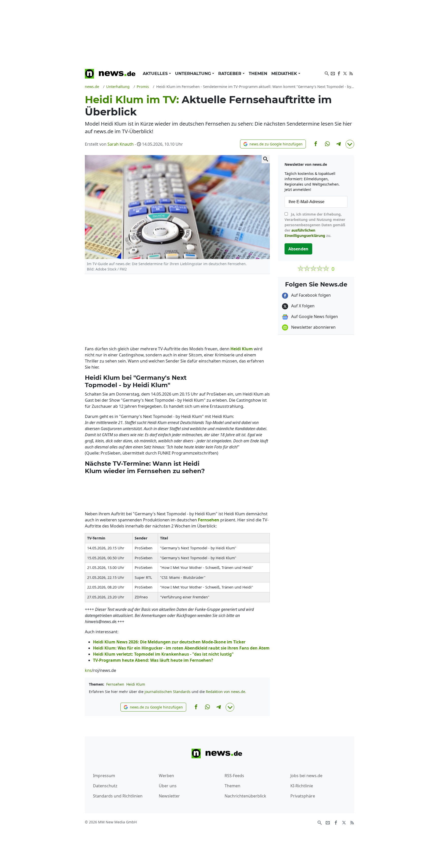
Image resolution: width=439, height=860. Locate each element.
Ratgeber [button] (230, 73)
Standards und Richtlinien (118, 796)
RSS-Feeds (234, 775)
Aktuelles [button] (156, 73)
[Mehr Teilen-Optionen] (350, 144)
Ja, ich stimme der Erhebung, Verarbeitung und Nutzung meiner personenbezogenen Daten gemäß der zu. (315, 225)
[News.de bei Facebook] (339, 73)
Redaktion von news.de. (226, 691)
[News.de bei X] (345, 73)
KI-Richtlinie (301, 786)
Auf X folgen (302, 306)
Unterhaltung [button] (193, 73)
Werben (166, 775)
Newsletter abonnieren (313, 327)
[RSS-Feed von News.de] (351, 73)
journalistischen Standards (168, 691)
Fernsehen (115, 684)
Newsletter (169, 796)
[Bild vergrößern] (266, 159)
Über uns (168, 786)
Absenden (298, 249)
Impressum (104, 775)
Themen (258, 73)
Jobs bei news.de (306, 775)
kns (88, 670)
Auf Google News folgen (314, 316)
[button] (273, 144)
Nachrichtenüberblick (245, 796)
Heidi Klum (135, 684)
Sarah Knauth (120, 144)
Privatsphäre (302, 796)
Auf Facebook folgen (310, 295)
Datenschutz (105, 786)
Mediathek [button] (284, 73)
